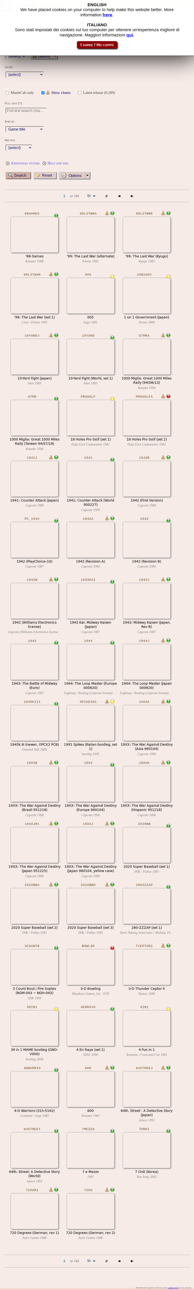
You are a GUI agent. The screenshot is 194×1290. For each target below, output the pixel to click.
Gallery (44, 56)
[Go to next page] (119, 196)
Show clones (61, 93)
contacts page (173, 1288)
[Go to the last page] (132, 196)
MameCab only (22, 93)
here (107, 14)
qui (129, 34)
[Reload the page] (106, 196)
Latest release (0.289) (99, 93)
